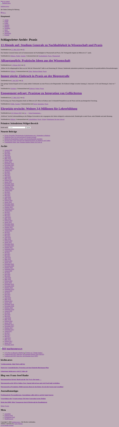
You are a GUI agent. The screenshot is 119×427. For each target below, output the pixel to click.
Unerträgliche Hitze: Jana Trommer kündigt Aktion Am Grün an (23, 142)
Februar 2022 (8, 240)
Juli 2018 (7, 313)
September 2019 (9, 289)
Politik (6, 21)
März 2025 (7, 178)
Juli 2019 (7, 292)
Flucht (35, 104)
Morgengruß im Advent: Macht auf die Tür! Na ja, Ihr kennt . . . (21, 379)
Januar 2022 (8, 242)
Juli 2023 (7, 212)
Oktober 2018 (8, 308)
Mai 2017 (7, 336)
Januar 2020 (8, 282)
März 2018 (7, 319)
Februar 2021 (8, 261)
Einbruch (32, 88)
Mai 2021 (7, 256)
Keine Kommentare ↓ (35, 113)
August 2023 (8, 210)
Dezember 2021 (9, 244)
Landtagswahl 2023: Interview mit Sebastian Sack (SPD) (21, 356)
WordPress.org (8, 419)
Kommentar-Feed (9, 417)
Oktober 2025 (8, 167)
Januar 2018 (8, 323)
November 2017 (9, 326)
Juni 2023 (7, 214)
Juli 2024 (7, 192)
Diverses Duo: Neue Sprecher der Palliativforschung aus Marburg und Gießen (27, 140)
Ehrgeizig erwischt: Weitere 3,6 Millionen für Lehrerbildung (39, 108)
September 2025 (9, 168)
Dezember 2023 (9, 204)
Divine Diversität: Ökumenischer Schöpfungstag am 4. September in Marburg (27, 135)
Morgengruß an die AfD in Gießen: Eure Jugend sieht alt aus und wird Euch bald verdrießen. (30, 383)
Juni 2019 (7, 294)
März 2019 (7, 299)
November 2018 (9, 306)
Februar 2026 (8, 160)
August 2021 (8, 251)
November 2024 (9, 185)
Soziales (6, 25)
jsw (25, 113)
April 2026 (7, 157)
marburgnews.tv (14, 348)
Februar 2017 (8, 341)
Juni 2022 (7, 234)
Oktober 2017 (8, 328)
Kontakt (6, 35)
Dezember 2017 (9, 324)
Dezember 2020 (9, 264)
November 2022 (9, 225)
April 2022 (7, 237)
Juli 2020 (7, 272)
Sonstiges (7, 28)
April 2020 (7, 277)
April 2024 (7, 197)
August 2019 (8, 291)
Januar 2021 (8, 262)
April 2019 (7, 298)
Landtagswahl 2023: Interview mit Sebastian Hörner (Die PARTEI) (24, 354)
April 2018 (7, 318)
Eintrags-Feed (8, 415)
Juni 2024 (7, 194)
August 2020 (8, 271)
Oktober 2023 (8, 207)
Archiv (6, 20)
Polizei (37, 88)
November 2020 (9, 266)
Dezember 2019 (9, 284)
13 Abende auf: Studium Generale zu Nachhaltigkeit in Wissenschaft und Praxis (51, 45)
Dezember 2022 (9, 224)
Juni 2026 (7, 153)
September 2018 (9, 309)
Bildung (6, 26)
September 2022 (9, 229)
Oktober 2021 (8, 247)
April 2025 (7, 177)
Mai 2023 (7, 215)
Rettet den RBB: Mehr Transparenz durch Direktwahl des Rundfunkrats (24, 402)
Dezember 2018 (9, 304)
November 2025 (9, 165)
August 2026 (8, 150)
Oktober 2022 (8, 227)
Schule (44, 119)
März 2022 (7, 239)
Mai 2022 (7, 235)
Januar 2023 (8, 222)
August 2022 (8, 230)
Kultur (6, 23)
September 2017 (9, 329)
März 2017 (7, 339)
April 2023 (7, 217)
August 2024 (8, 190)
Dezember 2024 (9, 183)
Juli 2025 (7, 172)
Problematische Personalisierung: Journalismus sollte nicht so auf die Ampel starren (27, 395)
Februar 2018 (8, 321)
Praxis (50, 56)
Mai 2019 (7, 296)
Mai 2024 (7, 195)
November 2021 (9, 246)
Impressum (7, 33)
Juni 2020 (7, 274)
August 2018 (8, 311)
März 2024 (7, 199)
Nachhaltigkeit (43, 56)
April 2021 (7, 257)
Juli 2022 (7, 232)
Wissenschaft (56, 56)
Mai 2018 (7, 316)
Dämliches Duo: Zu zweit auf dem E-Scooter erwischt (20, 137)
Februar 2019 (8, 301)
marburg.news (5, 6)
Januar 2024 (8, 202)
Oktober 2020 (8, 267)
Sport (6, 30)
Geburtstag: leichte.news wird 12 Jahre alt (14, 371)
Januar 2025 (8, 182)
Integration (41, 104)
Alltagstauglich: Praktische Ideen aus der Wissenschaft (35, 60)
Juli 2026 (7, 152)
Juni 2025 (7, 173)
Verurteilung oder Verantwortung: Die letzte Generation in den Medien (23, 398)
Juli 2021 (7, 252)
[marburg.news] (6, 3)
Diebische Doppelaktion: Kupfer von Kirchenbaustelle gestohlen (23, 139)
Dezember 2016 (9, 344)
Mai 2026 (7, 155)
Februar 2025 (8, 180)
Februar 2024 (8, 200)
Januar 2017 (8, 343)
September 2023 (9, 209)
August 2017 (8, 331)
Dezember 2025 (9, 163)
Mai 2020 (7, 276)
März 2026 (7, 158)
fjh (23, 49)
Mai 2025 (7, 175)
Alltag (30, 71)
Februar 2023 (8, 220)
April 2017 (7, 338)
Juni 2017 (7, 334)
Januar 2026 (8, 162)
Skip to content (5, 1)
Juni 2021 (7, 254)
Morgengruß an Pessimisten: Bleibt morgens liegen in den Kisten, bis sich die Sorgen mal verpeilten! (32, 387)
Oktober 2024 (8, 187)
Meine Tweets (5, 406)
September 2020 (9, 269)
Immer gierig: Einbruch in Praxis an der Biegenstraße (35, 76)
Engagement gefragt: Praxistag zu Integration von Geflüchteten (41, 93)
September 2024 (9, 189)
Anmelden (7, 414)
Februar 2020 (8, 281)
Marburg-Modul (37, 71)
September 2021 (9, 249)
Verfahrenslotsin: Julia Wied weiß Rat (13, 364)
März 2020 (7, 279)
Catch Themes (18, 423)
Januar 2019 (8, 303)
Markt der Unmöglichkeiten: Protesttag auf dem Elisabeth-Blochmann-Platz (25, 367)
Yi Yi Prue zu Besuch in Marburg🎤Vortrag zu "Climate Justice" (23, 352)
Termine (6, 31)
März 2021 (7, 259)
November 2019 (9, 286)
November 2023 (9, 205)
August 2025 (8, 170)
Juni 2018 (7, 314)
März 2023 (7, 219)
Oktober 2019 (8, 287)
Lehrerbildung (32, 119)
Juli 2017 (7, 333)
